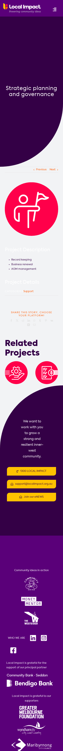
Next (53, 169)
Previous (41, 169)
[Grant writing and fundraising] (46, 362)
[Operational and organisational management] (16, 362)
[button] (7, 372)
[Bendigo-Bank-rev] (29, 674)
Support (28, 291)
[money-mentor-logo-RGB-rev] (31, 596)
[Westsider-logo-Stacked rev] (31, 612)
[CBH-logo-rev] (31, 576)
